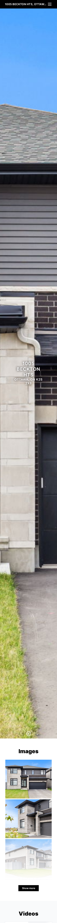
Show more (28, 888)
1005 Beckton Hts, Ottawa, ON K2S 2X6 (26, 4)
